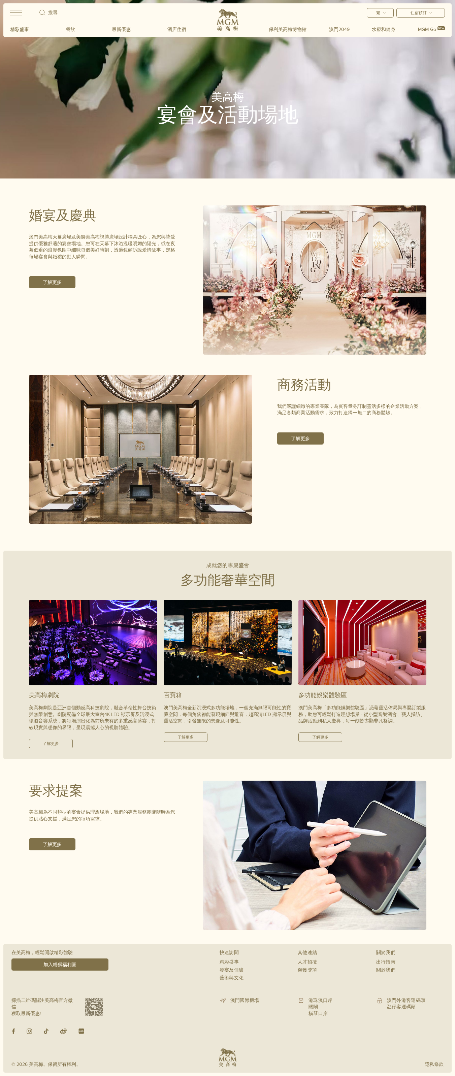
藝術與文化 (232, 977)
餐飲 (70, 29)
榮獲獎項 (307, 970)
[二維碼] (94, 1007)
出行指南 (385, 961)
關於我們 (385, 970)
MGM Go (431, 29)
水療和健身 (383, 29)
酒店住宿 (176, 29)
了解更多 (52, 282)
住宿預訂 (419, 12)
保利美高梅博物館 (287, 29)
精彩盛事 (19, 29)
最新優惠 (121, 29)
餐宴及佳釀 (232, 970)
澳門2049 (339, 29)
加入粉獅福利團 (59, 964)
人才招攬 (307, 961)
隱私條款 (434, 1064)
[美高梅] (227, 20)
